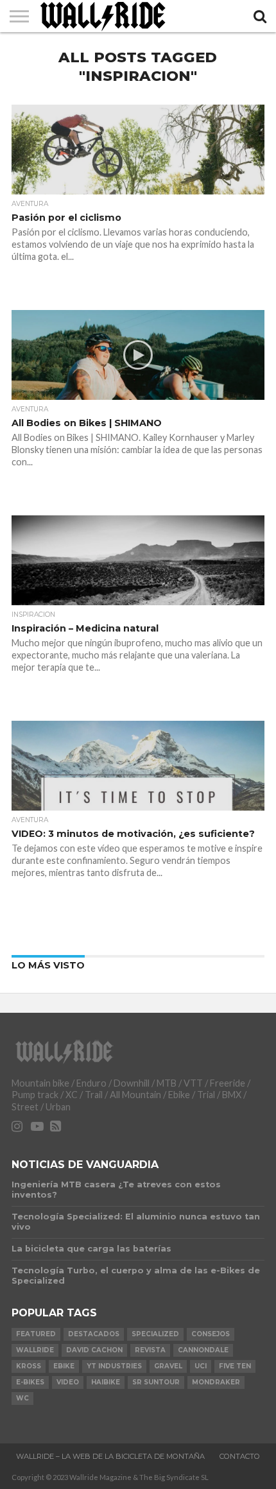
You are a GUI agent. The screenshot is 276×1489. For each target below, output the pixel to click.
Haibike (105, 1382)
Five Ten (235, 1366)
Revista (150, 1350)
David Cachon (94, 1350)
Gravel (168, 1366)
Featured (36, 1334)
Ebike (63, 1366)
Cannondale (203, 1350)
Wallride (35, 1350)
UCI (200, 1366)
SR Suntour (156, 1382)
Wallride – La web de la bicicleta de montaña (110, 1456)
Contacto (240, 1456)
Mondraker (216, 1382)
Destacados (93, 1334)
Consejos (210, 1334)
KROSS (28, 1366)
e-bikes (30, 1382)
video (67, 1382)
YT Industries (114, 1366)
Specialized (155, 1334)
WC (22, 1398)
